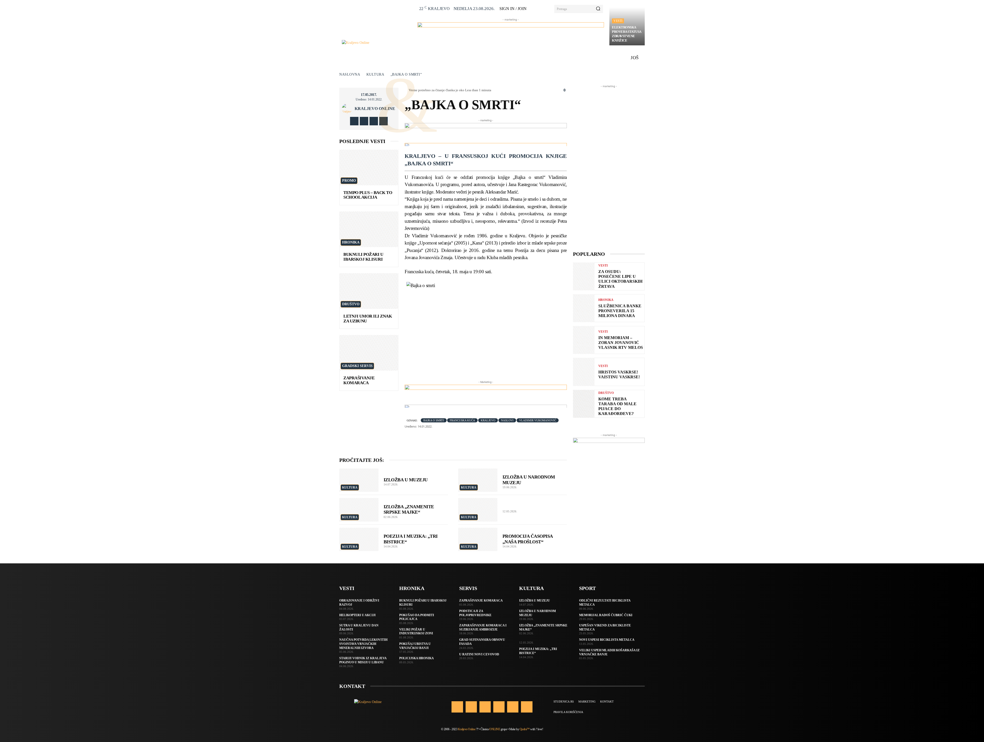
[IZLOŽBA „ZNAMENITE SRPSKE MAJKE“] (358, 510)
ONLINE (494, 729)
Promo (349, 180)
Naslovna (349, 74)
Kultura (375, 74)
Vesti (617, 21)
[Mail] (499, 707)
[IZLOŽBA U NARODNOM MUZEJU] (477, 480)
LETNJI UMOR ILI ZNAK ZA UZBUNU (367, 318)
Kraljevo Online (375, 109)
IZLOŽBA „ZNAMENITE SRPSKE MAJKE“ (409, 509)
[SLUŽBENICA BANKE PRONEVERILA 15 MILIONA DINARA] (583, 308)
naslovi (507, 420)
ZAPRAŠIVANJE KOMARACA (358, 380)
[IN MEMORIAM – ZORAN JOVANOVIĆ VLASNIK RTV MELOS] (583, 340)
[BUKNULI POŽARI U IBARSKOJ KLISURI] (368, 229)
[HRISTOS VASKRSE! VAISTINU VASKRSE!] (583, 372)
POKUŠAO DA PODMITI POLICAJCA (416, 617)
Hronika (351, 242)
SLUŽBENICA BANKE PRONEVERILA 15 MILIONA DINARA (619, 311)
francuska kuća (462, 420)
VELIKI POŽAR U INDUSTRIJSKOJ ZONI (416, 631)
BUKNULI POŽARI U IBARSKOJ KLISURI (363, 257)
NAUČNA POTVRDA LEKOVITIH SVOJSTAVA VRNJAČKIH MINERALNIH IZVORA (363, 643)
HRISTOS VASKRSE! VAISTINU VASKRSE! (619, 374)
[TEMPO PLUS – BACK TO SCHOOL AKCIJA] (368, 167)
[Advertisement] (609, 166)
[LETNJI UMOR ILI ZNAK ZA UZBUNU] (368, 291)
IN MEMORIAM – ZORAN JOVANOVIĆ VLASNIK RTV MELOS (620, 343)
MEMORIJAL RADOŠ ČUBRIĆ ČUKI (605, 615)
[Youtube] (383, 121)
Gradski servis (357, 366)
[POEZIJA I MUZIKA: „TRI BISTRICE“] (358, 539)
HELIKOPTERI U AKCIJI (357, 615)
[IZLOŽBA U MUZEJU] (358, 480)
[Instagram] (364, 121)
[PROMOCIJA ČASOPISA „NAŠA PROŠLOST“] (477, 539)
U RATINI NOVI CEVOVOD (479, 654)
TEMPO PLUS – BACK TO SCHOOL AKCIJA (367, 195)
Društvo (351, 304)
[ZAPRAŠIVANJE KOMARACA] (368, 353)
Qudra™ (525, 729)
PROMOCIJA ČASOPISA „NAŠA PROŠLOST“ (528, 539)
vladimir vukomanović (537, 420)
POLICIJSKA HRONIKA (416, 658)
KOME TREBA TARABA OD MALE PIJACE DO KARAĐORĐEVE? (617, 406)
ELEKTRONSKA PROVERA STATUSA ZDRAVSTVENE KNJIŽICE (626, 33)
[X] (374, 121)
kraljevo (488, 420)
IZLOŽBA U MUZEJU (406, 479)
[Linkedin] (485, 707)
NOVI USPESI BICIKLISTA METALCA (606, 640)
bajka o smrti (433, 420)
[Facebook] (354, 121)
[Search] (598, 9)
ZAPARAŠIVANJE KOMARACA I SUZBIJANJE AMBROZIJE (483, 627)
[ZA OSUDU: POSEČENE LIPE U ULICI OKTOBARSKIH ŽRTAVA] (583, 276)
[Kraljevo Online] (377, 42)
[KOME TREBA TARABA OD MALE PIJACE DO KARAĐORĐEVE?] (583, 404)
